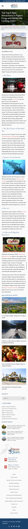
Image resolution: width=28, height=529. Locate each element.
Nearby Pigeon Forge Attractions (14, 501)
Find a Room (14, 477)
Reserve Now (14, 492)
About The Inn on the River (14, 480)
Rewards (14, 507)
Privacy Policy (14, 513)
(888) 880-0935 (20, 1)
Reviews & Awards (14, 483)
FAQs (14, 510)
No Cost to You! (26, 266)
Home (14, 474)
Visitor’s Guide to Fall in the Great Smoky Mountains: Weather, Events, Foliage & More (16, 427)
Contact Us (14, 504)
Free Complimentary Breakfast (14, 498)
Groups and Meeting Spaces (14, 495)
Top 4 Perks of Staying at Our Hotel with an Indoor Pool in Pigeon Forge (15, 433)
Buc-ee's (23, 211)
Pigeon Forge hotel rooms (11, 287)
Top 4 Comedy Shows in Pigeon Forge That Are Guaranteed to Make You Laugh (15, 439)
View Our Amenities (14, 486)
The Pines (15, 99)
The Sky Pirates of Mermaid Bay (10, 136)
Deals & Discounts (14, 489)
